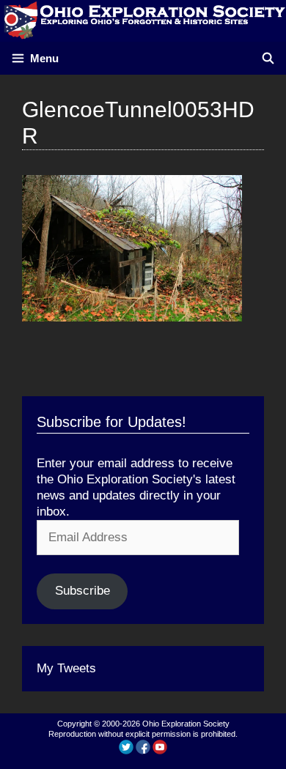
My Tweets (66, 668)
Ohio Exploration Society (186, 723)
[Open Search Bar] (268, 58)
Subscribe (82, 591)
